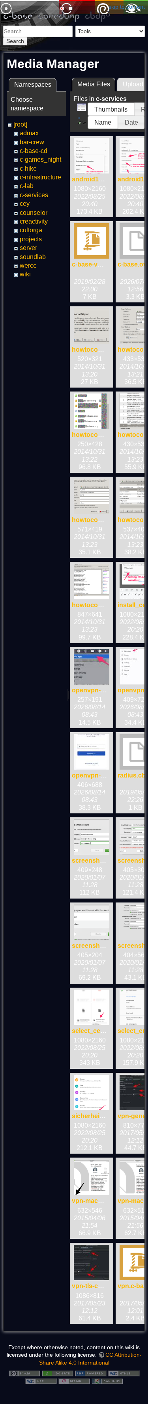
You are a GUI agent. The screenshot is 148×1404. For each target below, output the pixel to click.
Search (15, 41)
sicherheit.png (93, 1116)
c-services (34, 195)
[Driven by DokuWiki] (107, 1381)
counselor (33, 212)
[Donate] (57, 1373)
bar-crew (32, 142)
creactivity (34, 221)
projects (31, 239)
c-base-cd (33, 150)
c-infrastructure (40, 177)
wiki (25, 274)
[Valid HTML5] (124, 1373)
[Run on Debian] (74, 1381)
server (28, 247)
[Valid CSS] (41, 1381)
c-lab (27, 186)
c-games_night (40, 159)
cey (25, 203)
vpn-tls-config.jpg (98, 1286)
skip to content (127, 7)
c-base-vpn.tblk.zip (100, 264)
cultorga (31, 230)
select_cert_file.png (101, 1030)
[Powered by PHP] (91, 1373)
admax (29, 133)
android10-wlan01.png (105, 179)
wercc (28, 265)
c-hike (28, 168)
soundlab (33, 257)
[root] (20, 124)
